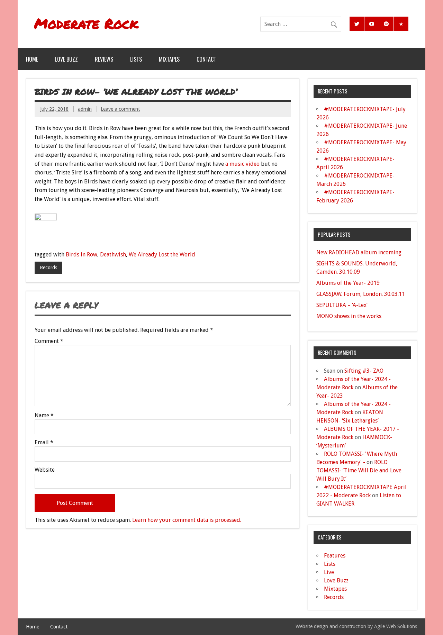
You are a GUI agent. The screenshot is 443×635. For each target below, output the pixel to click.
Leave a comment (120, 109)
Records (48, 267)
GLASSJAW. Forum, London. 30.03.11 (360, 294)
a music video (242, 164)
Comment (49, 341)
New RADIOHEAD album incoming (358, 252)
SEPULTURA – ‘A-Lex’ (342, 305)
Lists (136, 59)
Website (45, 470)
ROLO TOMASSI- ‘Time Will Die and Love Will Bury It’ (358, 470)
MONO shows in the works (348, 316)
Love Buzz (66, 59)
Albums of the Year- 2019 (348, 283)
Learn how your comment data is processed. (186, 520)
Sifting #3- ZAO (363, 371)
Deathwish (113, 254)
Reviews (104, 59)
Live (329, 572)
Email (44, 442)
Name (44, 415)
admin (85, 109)
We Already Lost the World (162, 254)
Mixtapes (169, 59)
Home (32, 59)
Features (334, 555)
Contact (206, 59)
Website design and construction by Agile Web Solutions (356, 626)
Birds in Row (81, 254)
